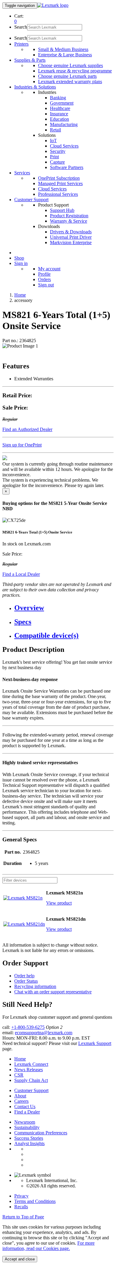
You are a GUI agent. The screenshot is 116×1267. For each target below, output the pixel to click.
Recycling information (35, 986)
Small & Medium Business (63, 49)
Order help (24, 975)
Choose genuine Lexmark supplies (70, 65)
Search (20, 27)
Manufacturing (64, 124)
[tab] (64, 608)
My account (49, 268)
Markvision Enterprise (71, 242)
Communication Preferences (40, 1132)
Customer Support (31, 1090)
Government (61, 103)
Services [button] (22, 172)
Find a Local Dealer (21, 574)
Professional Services (58, 194)
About (20, 1095)
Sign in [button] (21, 263)
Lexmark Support (94, 1043)
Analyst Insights (29, 1143)
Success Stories (28, 1138)
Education (59, 119)
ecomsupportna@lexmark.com (43, 1032)
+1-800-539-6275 (28, 1027)
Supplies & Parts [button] (30, 60)
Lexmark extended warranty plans (70, 81)
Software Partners (66, 167)
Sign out (46, 284)
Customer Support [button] (31, 199)
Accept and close (20, 1259)
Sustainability (27, 1127)
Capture (57, 162)
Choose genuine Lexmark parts (67, 76)
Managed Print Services (60, 183)
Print (54, 156)
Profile (44, 274)
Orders (44, 279)
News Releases (28, 1069)
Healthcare (60, 108)
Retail (55, 129)
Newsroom (24, 1122)
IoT (53, 140)
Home (20, 294)
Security (57, 151)
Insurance (59, 113)
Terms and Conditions (35, 1201)
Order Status (26, 981)
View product (59, 902)
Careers (21, 1101)
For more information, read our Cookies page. (48, 1245)
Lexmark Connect (31, 1064)
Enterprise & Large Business (65, 54)
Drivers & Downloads (71, 231)
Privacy (21, 1195)
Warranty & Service (68, 221)
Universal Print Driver (71, 237)
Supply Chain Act (31, 1080)
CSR (18, 1074)
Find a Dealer (27, 1111)
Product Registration (69, 215)
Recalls (21, 1206)
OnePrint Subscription (59, 178)
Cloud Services (64, 145)
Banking (58, 97)
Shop (19, 257)
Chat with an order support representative (53, 991)
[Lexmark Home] (52, 5)
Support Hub (62, 210)
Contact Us (24, 1106)
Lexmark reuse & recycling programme (75, 70)
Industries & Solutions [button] (35, 86)
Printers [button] (21, 43)
